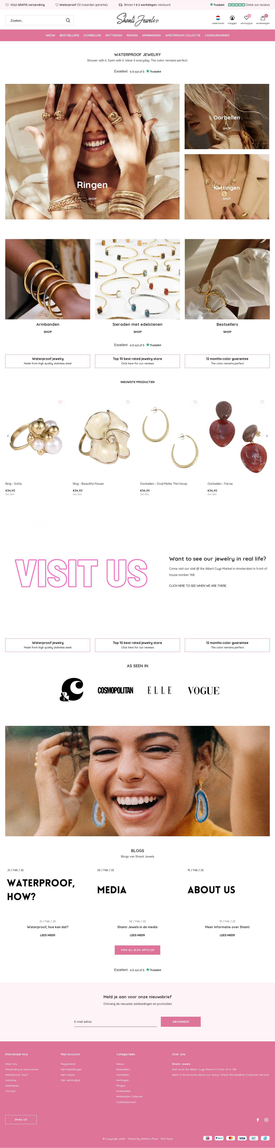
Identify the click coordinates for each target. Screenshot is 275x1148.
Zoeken (68, 20)
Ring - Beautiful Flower (88, 484)
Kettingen (113, 35)
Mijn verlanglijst (70, 1080)
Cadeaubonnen (217, 35)
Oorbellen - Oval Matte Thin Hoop (163, 484)
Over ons (11, 1063)
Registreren (68, 1063)
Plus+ (155, 1138)
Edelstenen (12, 1085)
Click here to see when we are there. (198, 586)
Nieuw (50, 35)
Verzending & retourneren (22, 1069)
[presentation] (8, 436)
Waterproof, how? (16, 1074)
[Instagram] (266, 1119)
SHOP (92, 199)
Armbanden (151, 35)
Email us (21, 1119)
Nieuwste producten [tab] (138, 382)
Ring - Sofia (13, 484)
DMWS (145, 1138)
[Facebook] (258, 1119)
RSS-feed (167, 1138)
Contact (10, 1091)
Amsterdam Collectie (182, 35)
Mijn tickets (68, 1074)
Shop (48, 332)
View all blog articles (137, 949)
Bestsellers (69, 35)
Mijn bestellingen (71, 1069)
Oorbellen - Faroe (220, 484)
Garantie (10, 1080)
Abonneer (181, 1022)
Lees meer (47, 935)
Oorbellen (92, 35)
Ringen (132, 35)
